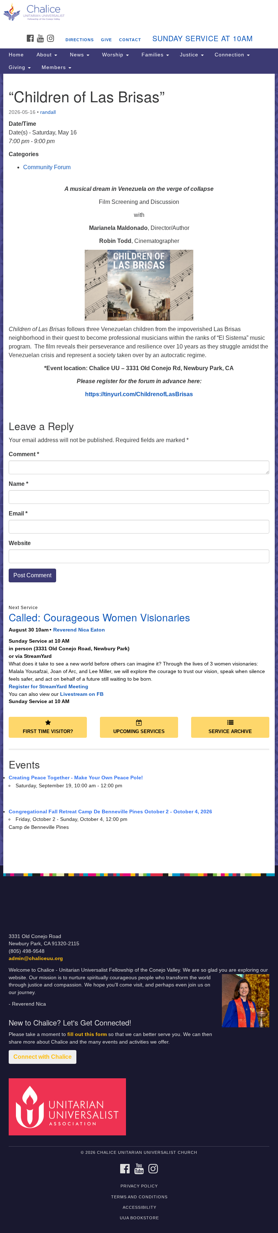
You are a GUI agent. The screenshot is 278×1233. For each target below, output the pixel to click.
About (44, 54)
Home (16, 54)
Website (20, 543)
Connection (230, 54)
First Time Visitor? (48, 731)
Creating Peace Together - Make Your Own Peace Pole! (76, 777)
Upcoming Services (139, 731)
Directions (80, 40)
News (77, 54)
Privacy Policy (139, 1186)
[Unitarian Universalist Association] (70, 1106)
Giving (18, 67)
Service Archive (230, 731)
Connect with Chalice (42, 1057)
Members (55, 67)
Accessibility (139, 1207)
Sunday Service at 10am (202, 38)
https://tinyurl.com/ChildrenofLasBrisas (139, 394)
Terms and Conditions (139, 1197)
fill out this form (87, 1034)
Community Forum (47, 167)
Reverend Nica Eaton (79, 630)
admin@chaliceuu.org (36, 958)
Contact (130, 40)
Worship (112, 54)
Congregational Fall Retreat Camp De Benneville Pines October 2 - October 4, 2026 (110, 811)
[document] (139, 469)
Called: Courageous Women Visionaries (99, 617)
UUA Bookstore (139, 1218)
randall (48, 112)
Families (152, 54)
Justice (190, 54)
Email (18, 513)
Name (18, 484)
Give (106, 40)
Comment (24, 454)
